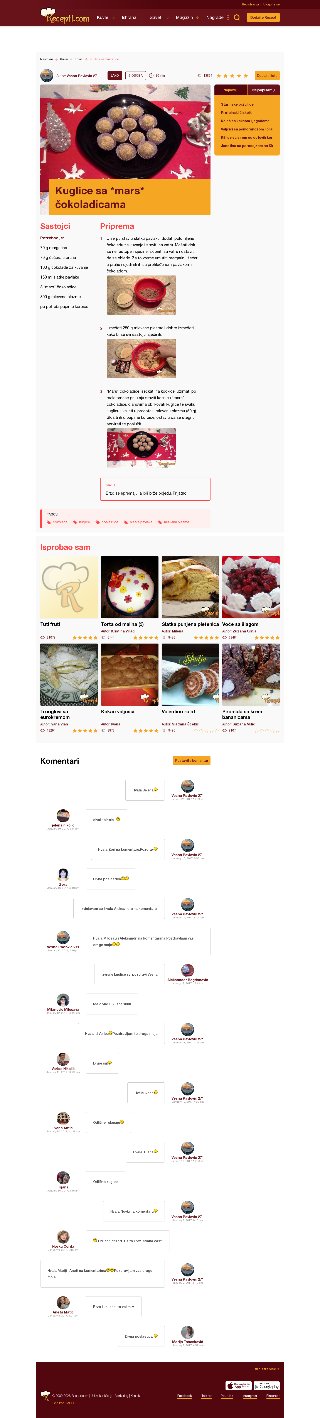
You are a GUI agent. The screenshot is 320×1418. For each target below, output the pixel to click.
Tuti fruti (69, 598)
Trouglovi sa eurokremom (69, 688)
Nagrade (215, 17)
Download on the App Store (239, 1385)
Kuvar (102, 17)
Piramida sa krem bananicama (251, 688)
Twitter (206, 1396)
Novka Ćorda (63, 1246)
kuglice (84, 522)
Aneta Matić (63, 1312)
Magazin (184, 17)
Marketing (121, 1396)
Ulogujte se (271, 4)
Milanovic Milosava (63, 1009)
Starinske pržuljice (237, 104)
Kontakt (136, 1396)
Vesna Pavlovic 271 (83, 76)
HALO (69, 1403)
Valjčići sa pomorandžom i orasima (247, 129)
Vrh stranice (265, 1369)
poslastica (110, 522)
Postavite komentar (191, 760)
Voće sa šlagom (251, 598)
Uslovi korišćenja (102, 1396)
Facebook (184, 1396)
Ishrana (129, 17)
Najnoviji (230, 90)
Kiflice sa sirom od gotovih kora (247, 137)
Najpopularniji (263, 90)
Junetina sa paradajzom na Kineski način (247, 146)
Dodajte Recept (263, 17)
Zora (63, 884)
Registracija (250, 4)
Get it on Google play (267, 1385)
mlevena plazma (176, 522)
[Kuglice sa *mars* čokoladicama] (153, 295)
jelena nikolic (63, 825)
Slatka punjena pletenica (190, 598)
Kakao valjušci (129, 688)
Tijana (63, 1187)
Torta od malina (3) (129, 598)
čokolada (60, 522)
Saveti (156, 17)
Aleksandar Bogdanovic (187, 980)
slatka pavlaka (141, 522)
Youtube (227, 1396)
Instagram (250, 1396)
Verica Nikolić (63, 1068)
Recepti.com (65, 15)
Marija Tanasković (187, 1342)
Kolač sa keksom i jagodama (245, 121)
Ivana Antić (63, 1128)
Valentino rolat (190, 688)
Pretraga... (237, 17)
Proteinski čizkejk (236, 112)
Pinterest (273, 1396)
